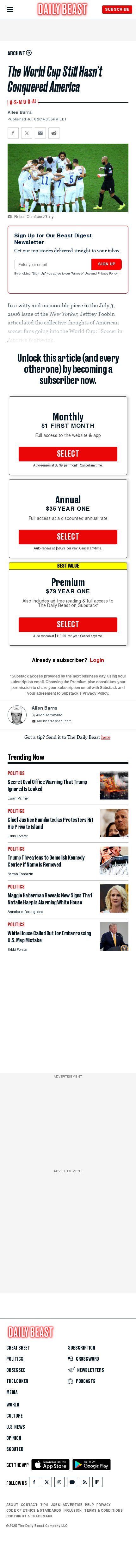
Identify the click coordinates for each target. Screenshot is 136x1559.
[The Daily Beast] (63, 10)
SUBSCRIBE (117, 9)
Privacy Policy (108, 274)
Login (97, 660)
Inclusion (73, 1510)
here (105, 737)
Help (89, 1505)
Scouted (14, 1449)
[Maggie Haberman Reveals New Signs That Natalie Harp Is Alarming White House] (114, 911)
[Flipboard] (97, 1483)
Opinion (13, 1438)
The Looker (17, 1381)
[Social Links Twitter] (47, 1483)
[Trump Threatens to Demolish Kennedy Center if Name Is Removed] (114, 873)
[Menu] (15, 9)
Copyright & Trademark (29, 1516)
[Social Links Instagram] (59, 1483)
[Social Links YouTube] (72, 1483)
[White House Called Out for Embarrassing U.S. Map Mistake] (114, 949)
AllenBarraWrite (49, 715)
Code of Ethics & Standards (33, 1510)
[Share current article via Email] (40, 133)
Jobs (55, 1505)
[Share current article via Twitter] (26, 133)
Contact (29, 1505)
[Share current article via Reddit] (53, 133)
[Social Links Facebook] (34, 1483)
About (12, 1505)
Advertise (73, 1505)
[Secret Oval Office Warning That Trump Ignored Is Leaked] (114, 797)
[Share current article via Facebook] (13, 133)
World (12, 1404)
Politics (14, 1359)
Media (11, 1392)
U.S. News (15, 1427)
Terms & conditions (103, 1510)
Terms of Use (81, 274)
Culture (14, 1416)
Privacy (103, 1505)
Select (68, 454)
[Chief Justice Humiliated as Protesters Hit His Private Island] (114, 835)
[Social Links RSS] (85, 1483)
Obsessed (16, 1370)
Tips (44, 1505)
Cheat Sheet (18, 1348)
